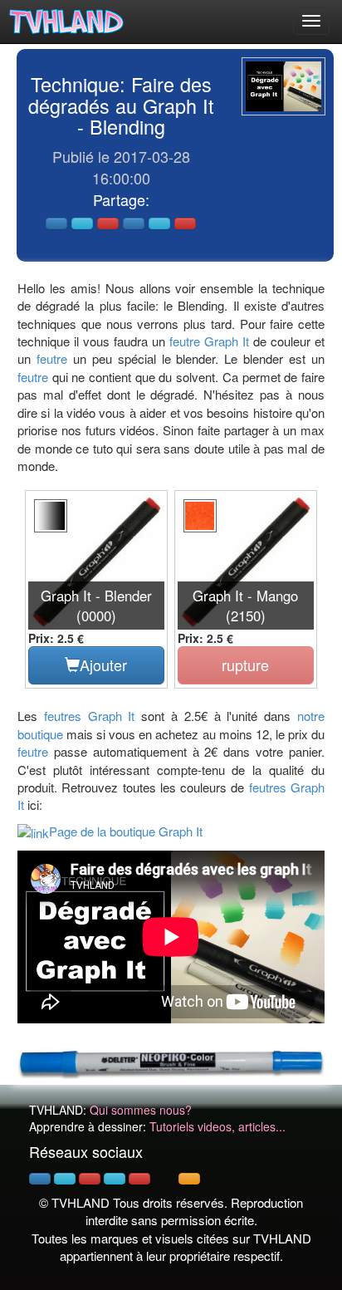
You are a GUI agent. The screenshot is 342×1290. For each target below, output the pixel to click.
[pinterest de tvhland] (89, 1179)
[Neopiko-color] (171, 1061)
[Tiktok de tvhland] (164, 1179)
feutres (62, 715)
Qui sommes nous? (141, 1109)
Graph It (226, 341)
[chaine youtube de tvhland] (139, 1179)
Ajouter (103, 664)
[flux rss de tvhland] (189, 1179)
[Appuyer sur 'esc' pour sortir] (283, 86)
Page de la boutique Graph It (126, 831)
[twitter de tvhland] (65, 1179)
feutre (184, 341)
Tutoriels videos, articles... (217, 1126)
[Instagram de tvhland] (114, 1179)
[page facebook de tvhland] (40, 1179)
